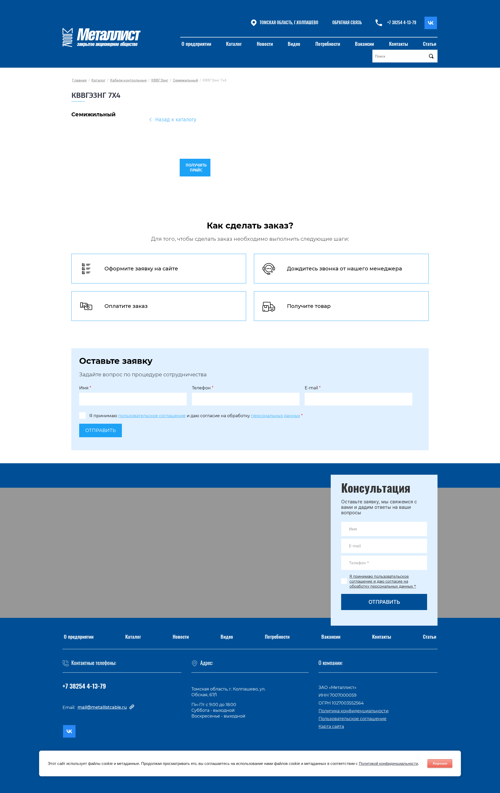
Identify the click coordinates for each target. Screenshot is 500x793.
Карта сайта (331, 726)
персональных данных (275, 415)
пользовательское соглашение (152, 415)
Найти (431, 56)
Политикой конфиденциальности (388, 763)
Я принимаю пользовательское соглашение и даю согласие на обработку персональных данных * (382, 581)
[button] (347, 23)
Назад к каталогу (175, 119)
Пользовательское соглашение (352, 718)
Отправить (100, 430)
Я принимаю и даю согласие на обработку (196, 415)
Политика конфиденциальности (353, 710)
